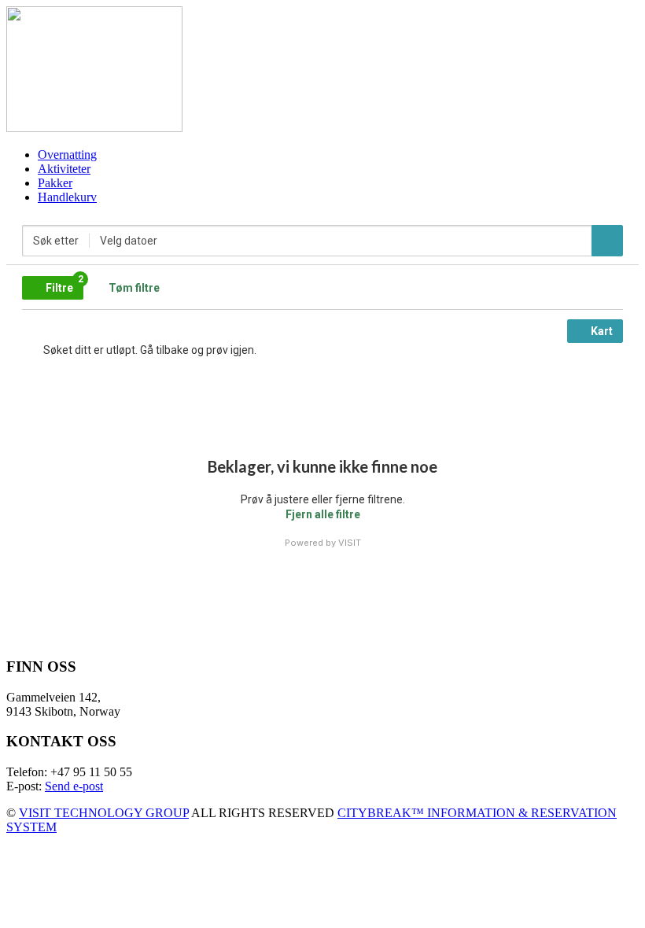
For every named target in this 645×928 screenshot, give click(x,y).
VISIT (349, 542)
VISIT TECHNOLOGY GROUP (104, 812)
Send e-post (74, 786)
